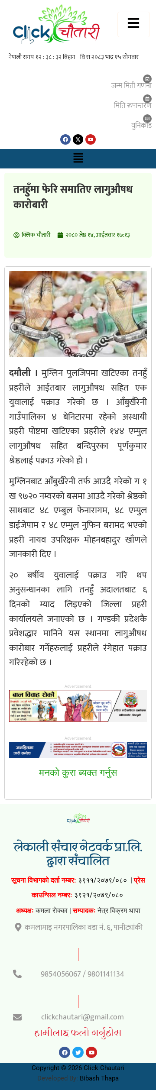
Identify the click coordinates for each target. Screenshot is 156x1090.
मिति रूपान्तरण (133, 106)
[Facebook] (65, 139)
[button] (78, 158)
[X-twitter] (78, 139)
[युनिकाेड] (147, 118)
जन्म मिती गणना (131, 86)
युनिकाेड (141, 126)
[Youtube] (90, 139)
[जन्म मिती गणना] (147, 78)
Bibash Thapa (99, 1078)
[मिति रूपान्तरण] (147, 98)
